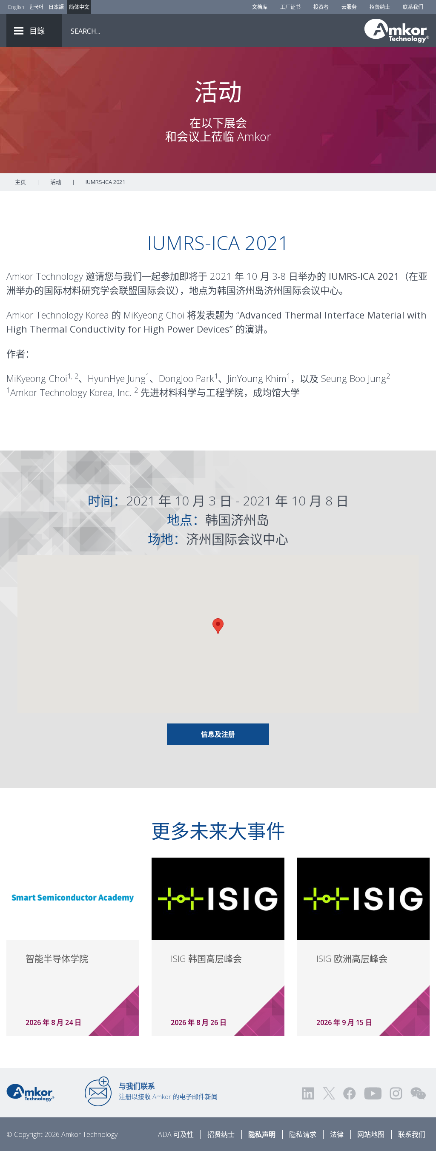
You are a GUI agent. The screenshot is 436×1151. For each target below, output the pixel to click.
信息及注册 (218, 734)
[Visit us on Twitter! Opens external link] (329, 1093)
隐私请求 (302, 1134)
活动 (55, 182)
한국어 (36, 7)
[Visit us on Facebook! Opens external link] (349, 1093)
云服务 (349, 7)
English (16, 7)
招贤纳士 (380, 7)
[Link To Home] (397, 30)
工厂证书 (290, 7)
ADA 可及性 (176, 1134)
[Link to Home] (30, 1091)
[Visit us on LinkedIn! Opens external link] (309, 1093)
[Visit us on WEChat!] (418, 1093)
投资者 (321, 7)
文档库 (259, 7)
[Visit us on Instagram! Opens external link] (396, 1093)
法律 (337, 1134)
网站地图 (370, 1134)
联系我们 (413, 7)
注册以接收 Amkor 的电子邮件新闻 (168, 1091)
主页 (20, 182)
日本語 (56, 7)
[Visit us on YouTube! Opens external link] (373, 1093)
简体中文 (79, 7)
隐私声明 (261, 1134)
